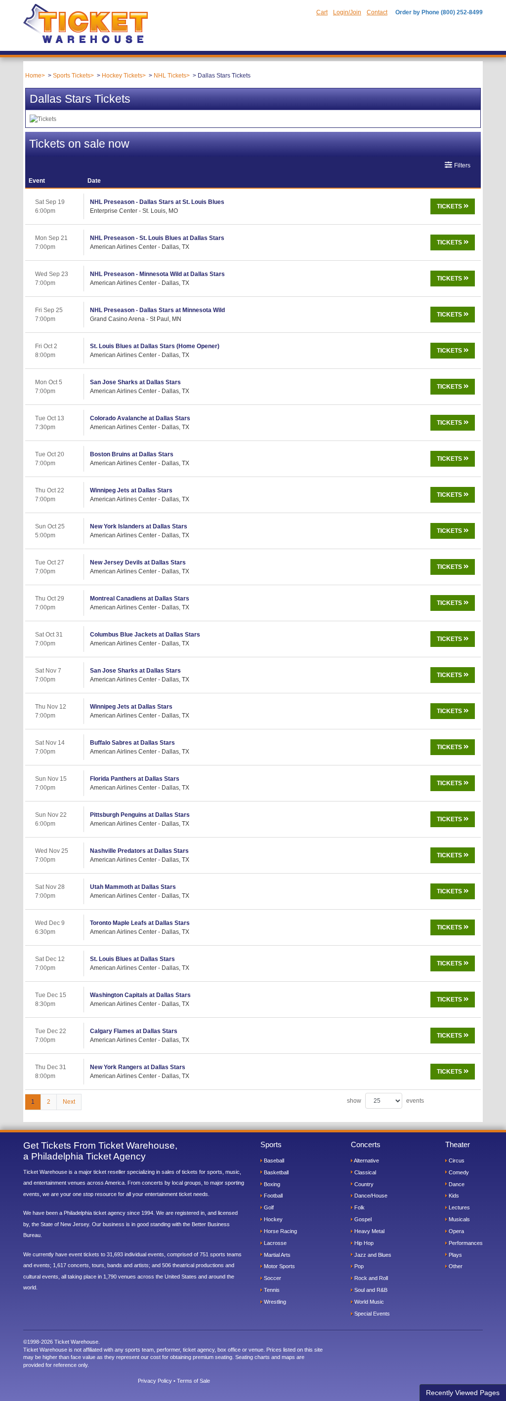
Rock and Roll (370, 1278)
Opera (455, 1231)
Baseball (273, 1160)
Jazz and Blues (372, 1255)
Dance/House (370, 1196)
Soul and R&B (370, 1290)
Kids (453, 1196)
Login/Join (347, 12)
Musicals (458, 1219)
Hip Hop (363, 1243)
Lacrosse (274, 1243)
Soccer (271, 1278)
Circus (455, 1160)
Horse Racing (279, 1231)
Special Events (371, 1314)
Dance (455, 1184)
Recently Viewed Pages (463, 1393)
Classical (364, 1172)
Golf (268, 1207)
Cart (322, 12)
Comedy (458, 1172)
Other (455, 1266)
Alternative (366, 1160)
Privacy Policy (155, 1381)
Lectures (458, 1207)
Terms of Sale (193, 1381)
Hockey (272, 1219)
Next (69, 1101)
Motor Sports (278, 1266)
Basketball (275, 1172)
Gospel (362, 1219)
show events (385, 1100)
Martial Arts (276, 1255)
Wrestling (274, 1302)
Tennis (271, 1290)
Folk (359, 1207)
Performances (465, 1243)
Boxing (271, 1184)
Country (363, 1184)
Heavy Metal (368, 1231)
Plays (454, 1255)
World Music (368, 1302)
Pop (358, 1266)
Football (272, 1196)
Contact (377, 12)
